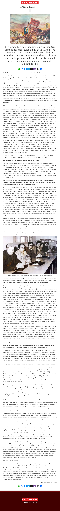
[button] (30, 10)
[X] (31, 69)
